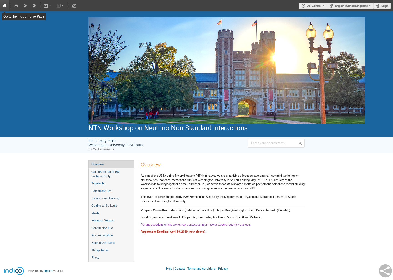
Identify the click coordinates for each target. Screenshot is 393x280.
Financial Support (102, 220)
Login (384, 6)
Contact (180, 268)
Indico (48, 271)
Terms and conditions (201, 268)
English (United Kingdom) (351, 6)
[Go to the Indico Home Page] (4, 5)
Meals (95, 213)
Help (169, 268)
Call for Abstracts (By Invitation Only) (105, 174)
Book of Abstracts (103, 242)
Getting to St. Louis (104, 205)
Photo (95, 257)
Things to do (99, 250)
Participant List (101, 191)
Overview (97, 164)
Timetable (97, 183)
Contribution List (102, 228)
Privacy (223, 268)
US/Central (314, 6)
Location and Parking (105, 198)
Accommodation (102, 235)
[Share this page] (385, 271)
